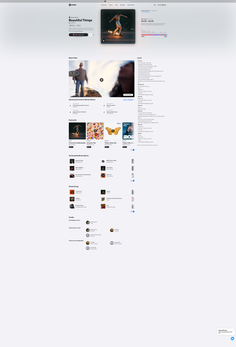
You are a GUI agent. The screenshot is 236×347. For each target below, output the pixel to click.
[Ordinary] (72, 199)
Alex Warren (78, 200)
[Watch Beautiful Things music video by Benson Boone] (101, 80)
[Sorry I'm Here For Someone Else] (83, 175)
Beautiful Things (79, 160)
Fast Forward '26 (131, 4)
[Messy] (134, 199)
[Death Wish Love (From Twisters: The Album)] (134, 175)
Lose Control (78, 191)
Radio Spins (122, 4)
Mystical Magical (79, 167)
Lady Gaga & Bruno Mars (81, 207)
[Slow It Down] (114, 168)
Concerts (111, 4)
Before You (109, 174)
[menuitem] (104, 5)
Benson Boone (79, 162)
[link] (128, 95)
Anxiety (108, 191)
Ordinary (78, 198)
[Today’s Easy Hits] (113, 135)
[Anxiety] (103, 192)
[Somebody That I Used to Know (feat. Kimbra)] (103, 199)
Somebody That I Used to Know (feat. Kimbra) (117, 198)
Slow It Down (110, 167)
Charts (116, 4)
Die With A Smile (79, 205)
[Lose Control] (72, 192)
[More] (96, 161)
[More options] (93, 35)
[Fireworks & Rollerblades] (77, 135)
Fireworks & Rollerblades (77, 31)
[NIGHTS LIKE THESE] (114, 161)
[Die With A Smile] (72, 206)
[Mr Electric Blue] (134, 161)
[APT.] (103, 206)
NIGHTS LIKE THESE (111, 160)
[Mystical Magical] (83, 168)
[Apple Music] (71, 147)
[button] (233, 330)
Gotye (108, 200)
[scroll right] (133, 150)
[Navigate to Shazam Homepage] (72, 5)
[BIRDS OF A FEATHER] (134, 192)
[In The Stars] (134, 168)
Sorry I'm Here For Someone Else (83, 174)
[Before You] (114, 175)
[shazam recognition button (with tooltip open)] (232, 338)
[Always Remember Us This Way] (134, 206)
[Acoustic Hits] (95, 135)
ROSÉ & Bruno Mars (111, 207)
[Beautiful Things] (104, 41)
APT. (108, 205)
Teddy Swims (79, 192)
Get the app (103, 4)
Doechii (108, 192)
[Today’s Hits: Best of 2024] (130, 135)
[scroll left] (131, 150)
